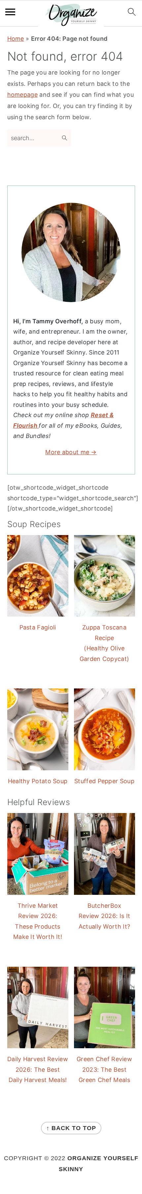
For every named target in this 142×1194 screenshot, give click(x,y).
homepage (22, 94)
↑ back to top (71, 1128)
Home (15, 38)
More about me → (71, 452)
